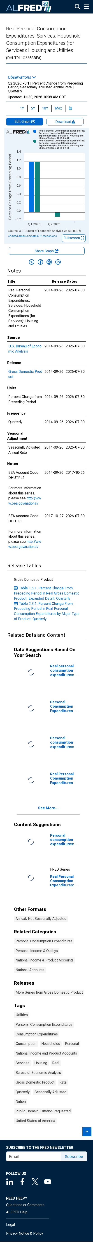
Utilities (22, 1015)
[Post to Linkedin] (58, 262)
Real (55, 1063)
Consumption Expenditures (37, 1034)
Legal (10, 1225)
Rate (63, 1082)
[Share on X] (31, 262)
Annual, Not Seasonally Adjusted (41, 918)
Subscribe (74, 1156)
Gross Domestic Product (35, 1082)
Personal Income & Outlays (37, 951)
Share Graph (45, 251)
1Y (22, 108)
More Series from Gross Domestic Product (49, 992)
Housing (40, 1063)
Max (58, 108)
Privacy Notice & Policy (24, 1233)
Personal (72, 1044)
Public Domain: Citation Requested (43, 1111)
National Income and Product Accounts (46, 1053)
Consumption (26, 1044)
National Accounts (30, 970)
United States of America (35, 1121)
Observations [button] (20, 77)
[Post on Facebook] (40, 262)
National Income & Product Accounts (45, 960)
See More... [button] (48, 808)
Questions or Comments (25, 1205)
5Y (33, 108)
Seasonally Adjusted (50, 1092)
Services (22, 1063)
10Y (45, 108)
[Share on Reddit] (49, 262)
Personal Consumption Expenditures (44, 941)
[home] (29, 6)
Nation (21, 1101)
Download (63, 122)
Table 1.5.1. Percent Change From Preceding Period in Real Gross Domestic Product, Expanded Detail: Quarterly (46, 593)
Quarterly (23, 1092)
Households (50, 1044)
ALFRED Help (17, 1212)
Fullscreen (72, 238)
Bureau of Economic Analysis (38, 1073)
